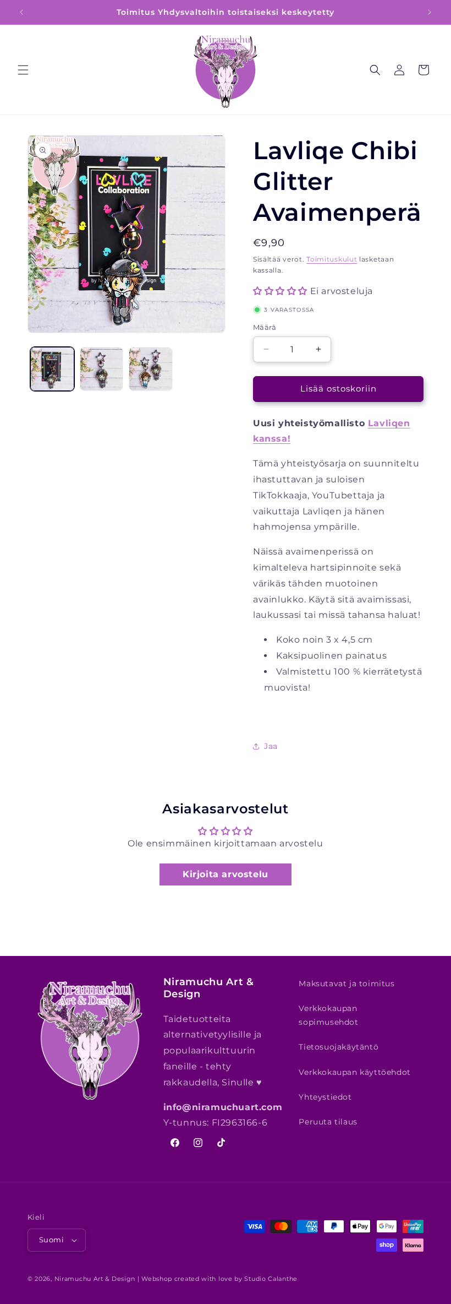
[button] (23, 70)
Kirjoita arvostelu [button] (225, 874)
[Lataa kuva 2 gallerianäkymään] (102, 369)
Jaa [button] (271, 746)
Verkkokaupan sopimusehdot (328, 1015)
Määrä (264, 327)
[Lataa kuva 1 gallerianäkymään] (52, 369)
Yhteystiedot (325, 1097)
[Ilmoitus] (429, 12)
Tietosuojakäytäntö (338, 1047)
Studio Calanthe (271, 1279)
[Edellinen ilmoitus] (21, 12)
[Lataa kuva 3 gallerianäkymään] (151, 369)
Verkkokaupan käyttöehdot (354, 1072)
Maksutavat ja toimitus (346, 983)
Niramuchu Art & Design (94, 1279)
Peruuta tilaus (328, 1122)
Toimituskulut (331, 259)
